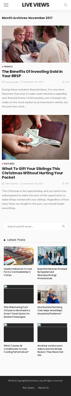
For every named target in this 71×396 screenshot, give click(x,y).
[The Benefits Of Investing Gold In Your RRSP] (35, 44)
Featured (9, 164)
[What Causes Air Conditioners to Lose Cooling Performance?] (19, 332)
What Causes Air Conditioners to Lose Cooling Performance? (16, 349)
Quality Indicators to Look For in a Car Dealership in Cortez (18, 272)
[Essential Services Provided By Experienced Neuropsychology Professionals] (52, 255)
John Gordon (11, 183)
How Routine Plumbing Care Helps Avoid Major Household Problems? (49, 310)
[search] (65, 5)
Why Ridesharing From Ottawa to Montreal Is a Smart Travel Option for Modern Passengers (17, 312)
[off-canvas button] (6, 5)
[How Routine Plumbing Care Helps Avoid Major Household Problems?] (52, 294)
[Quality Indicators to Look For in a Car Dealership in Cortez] (19, 255)
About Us (43, 387)
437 (67, 183)
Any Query (28, 387)
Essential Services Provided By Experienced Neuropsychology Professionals (52, 273)
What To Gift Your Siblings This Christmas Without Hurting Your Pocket (32, 173)
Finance (8, 66)
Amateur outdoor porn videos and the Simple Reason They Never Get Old (50, 350)
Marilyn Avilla (12, 82)
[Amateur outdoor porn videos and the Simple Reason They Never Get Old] (52, 332)
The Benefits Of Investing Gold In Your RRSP (32, 74)
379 (67, 82)
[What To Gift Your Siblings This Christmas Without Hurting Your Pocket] (35, 137)
